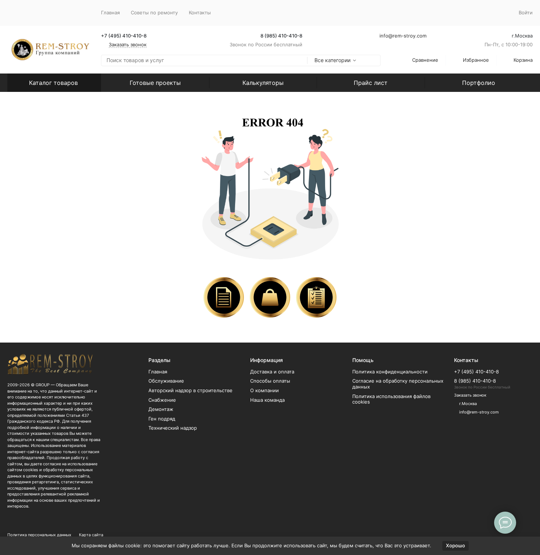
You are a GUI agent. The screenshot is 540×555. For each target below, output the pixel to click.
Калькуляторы (263, 82)
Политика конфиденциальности (390, 372)
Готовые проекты (155, 82)
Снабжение (162, 400)
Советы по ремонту (154, 12)
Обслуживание (166, 381)
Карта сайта (91, 534)
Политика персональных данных (39, 534)
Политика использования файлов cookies (391, 399)
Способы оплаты (270, 381)
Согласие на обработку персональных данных (397, 384)
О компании (264, 390)
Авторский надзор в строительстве (190, 390)
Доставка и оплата (272, 372)
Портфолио (478, 82)
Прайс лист (371, 82)
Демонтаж (160, 409)
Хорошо (455, 545)
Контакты (200, 12)
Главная (110, 12)
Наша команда (267, 400)
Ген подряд (161, 419)
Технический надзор (172, 428)
